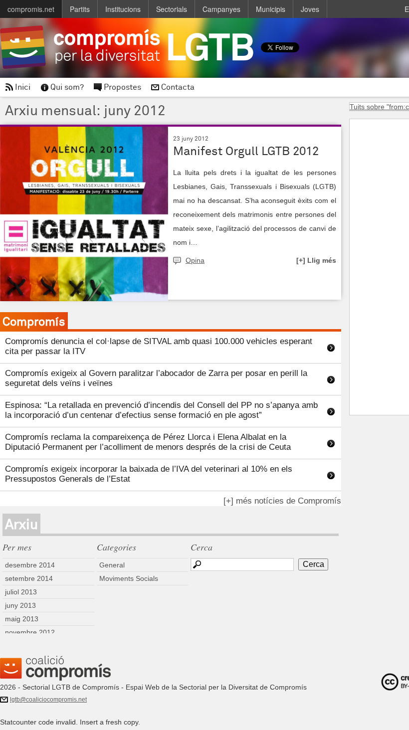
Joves (310, 9)
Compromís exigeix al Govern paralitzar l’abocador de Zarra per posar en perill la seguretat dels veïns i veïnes (156, 378)
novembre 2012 (30, 632)
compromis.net (30, 9)
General (112, 565)
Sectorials (171, 9)
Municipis (270, 9)
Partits (80, 9)
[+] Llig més (316, 260)
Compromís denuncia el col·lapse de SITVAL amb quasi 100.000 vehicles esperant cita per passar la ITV (158, 346)
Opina (195, 260)
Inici (22, 87)
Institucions (123, 9)
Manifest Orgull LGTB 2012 (246, 151)
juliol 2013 (21, 592)
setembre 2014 (29, 578)
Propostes (122, 87)
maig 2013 (21, 619)
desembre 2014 (30, 565)
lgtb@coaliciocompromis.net (48, 699)
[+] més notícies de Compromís (282, 501)
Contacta (178, 87)
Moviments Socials (128, 578)
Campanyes (221, 9)
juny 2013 (20, 605)
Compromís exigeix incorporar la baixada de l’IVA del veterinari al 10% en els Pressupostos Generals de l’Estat (148, 474)
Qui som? (67, 87)
